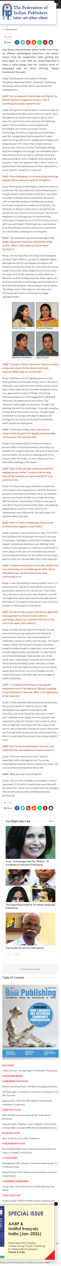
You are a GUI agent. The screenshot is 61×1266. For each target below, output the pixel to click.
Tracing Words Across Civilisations (25, 948)
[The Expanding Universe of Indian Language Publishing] (30, 885)
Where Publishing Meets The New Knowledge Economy (29, 1086)
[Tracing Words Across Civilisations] (30, 929)
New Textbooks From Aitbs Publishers (21, 1138)
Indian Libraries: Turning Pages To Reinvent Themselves (30, 1070)
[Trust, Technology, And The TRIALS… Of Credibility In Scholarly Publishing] (30, 842)
